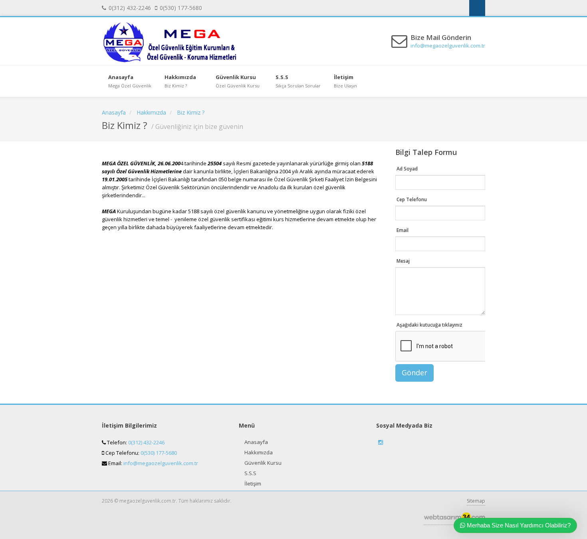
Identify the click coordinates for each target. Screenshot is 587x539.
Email (403, 230)
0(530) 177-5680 (159, 452)
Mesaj (403, 261)
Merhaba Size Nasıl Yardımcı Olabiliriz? (518, 525)
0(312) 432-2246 (146, 442)
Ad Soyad (407, 168)
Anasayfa (256, 442)
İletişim (252, 483)
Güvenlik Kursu (263, 462)
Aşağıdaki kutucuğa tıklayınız (429, 324)
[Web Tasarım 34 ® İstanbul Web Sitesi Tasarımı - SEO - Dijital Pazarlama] (454, 519)
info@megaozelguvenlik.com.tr (448, 45)
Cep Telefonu (412, 199)
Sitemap (476, 500)
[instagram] (477, 8)
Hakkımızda (258, 452)
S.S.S (250, 473)
